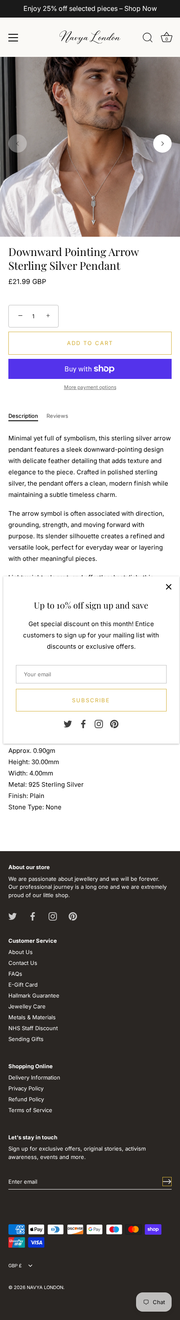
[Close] (168, 587)
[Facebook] (83, 723)
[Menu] (13, 37)
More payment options (90, 387)
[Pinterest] (114, 723)
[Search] (148, 39)
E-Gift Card (23, 984)
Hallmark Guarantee (33, 995)
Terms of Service (30, 1110)
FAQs (15, 973)
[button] (17, 143)
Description (23, 415)
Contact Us (22, 962)
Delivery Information (34, 1077)
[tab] (27, 416)
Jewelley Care (27, 1006)
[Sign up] (167, 1181)
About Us (20, 952)
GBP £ (15, 1266)
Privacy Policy (26, 1088)
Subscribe (91, 700)
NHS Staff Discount (33, 1028)
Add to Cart (90, 343)
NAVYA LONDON (45, 1287)
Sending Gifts (26, 1039)
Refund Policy (26, 1099)
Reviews (57, 415)
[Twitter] (68, 723)
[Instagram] (99, 723)
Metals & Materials (32, 1017)
